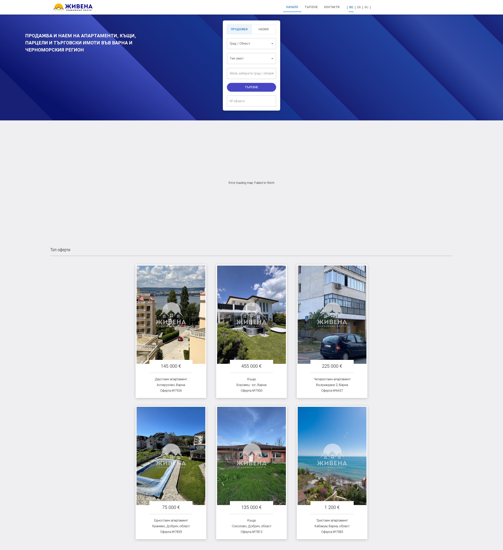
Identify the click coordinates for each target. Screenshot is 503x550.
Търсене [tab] (311, 7)
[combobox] (251, 43)
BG (351, 7)
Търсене (251, 87)
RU (366, 7)
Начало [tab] (292, 7)
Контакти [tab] (332, 7)
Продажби (239, 29)
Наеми (264, 29)
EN (359, 7)
